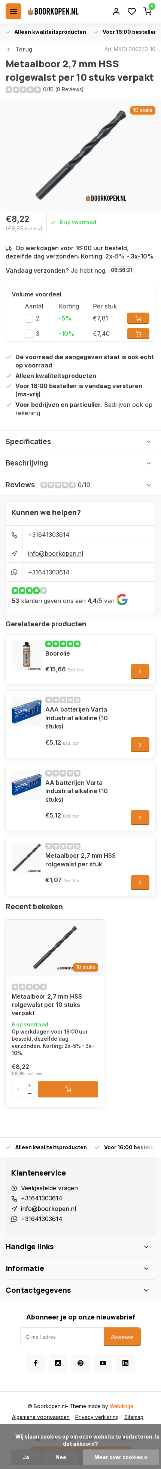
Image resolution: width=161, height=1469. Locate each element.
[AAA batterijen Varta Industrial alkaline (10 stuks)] (27, 712)
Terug (23, 49)
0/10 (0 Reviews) (63, 89)
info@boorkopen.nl (55, 553)
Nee (60, 1457)
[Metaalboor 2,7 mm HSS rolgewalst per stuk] (27, 858)
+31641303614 (49, 534)
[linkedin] (125, 1363)
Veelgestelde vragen (49, 1188)
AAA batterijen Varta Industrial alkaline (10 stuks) (76, 718)
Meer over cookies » (121, 1457)
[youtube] (103, 1363)
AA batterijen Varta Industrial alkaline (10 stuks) (76, 791)
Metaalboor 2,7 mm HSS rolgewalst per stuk (80, 859)
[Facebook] (35, 1363)
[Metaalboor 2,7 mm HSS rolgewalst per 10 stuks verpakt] (55, 948)
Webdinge (121, 1406)
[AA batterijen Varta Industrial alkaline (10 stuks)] (27, 785)
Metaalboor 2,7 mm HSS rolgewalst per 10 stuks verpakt (47, 1005)
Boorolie (57, 653)
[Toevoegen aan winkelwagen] (68, 1089)
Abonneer (122, 1337)
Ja (25, 1457)
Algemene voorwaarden (41, 1417)
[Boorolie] (27, 656)
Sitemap (133, 1417)
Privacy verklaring (97, 1417)
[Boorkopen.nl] (53, 11)
